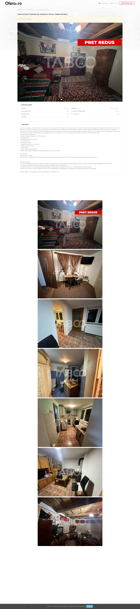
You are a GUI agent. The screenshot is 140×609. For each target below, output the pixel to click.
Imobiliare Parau (30, 9)
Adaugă (127, 3)
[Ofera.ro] (13, 3)
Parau (23, 9)
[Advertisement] (70, 188)
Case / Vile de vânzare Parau (42, 9)
